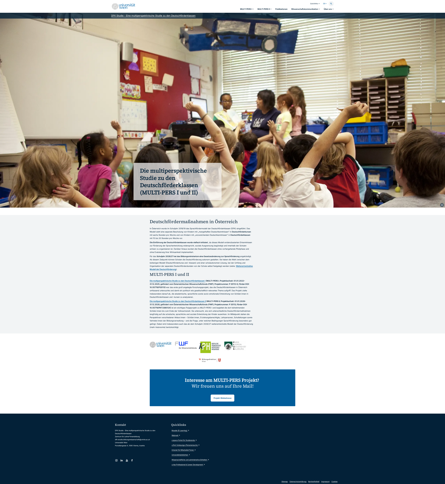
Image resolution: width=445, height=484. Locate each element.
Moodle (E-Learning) (180, 430)
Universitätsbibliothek (180, 455)
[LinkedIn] (121, 460)
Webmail (175, 435)
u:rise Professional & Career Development (187, 465)
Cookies (334, 481)
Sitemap (284, 481)
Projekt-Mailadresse (222, 398)
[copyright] (442, 205)
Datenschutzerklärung (298, 481)
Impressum (325, 481)
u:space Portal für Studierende (183, 440)
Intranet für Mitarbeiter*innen (183, 450)
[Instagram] (116, 460)
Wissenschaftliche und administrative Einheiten (190, 460)
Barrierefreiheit (313, 481)
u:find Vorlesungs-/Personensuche (185, 445)
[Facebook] (132, 460)
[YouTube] (126, 460)
